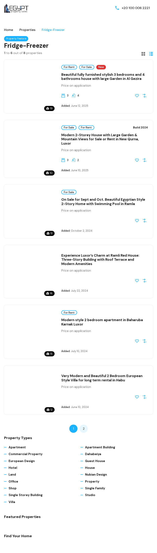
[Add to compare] (144, 95)
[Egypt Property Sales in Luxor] (16, 8)
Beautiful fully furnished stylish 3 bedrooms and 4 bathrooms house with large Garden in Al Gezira (103, 76)
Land (12, 475)
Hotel (13, 468)
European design (22, 461)
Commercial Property (26, 454)
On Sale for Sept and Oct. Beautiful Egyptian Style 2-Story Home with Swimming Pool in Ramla (103, 201)
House (90, 468)
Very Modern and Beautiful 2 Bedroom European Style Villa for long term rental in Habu (101, 378)
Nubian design (96, 475)
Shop (13, 488)
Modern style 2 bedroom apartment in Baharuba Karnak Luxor (102, 322)
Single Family (95, 488)
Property (92, 481)
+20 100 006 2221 (136, 8)
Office (13, 481)
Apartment (17, 447)
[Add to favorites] (137, 95)
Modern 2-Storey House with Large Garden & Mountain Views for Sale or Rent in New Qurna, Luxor (100, 139)
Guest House (95, 461)
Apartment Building (100, 447)
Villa (12, 502)
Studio (90, 495)
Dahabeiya (93, 454)
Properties (27, 30)
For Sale (87, 67)
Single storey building (26, 495)
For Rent (69, 67)
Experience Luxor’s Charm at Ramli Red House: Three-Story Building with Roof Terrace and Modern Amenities (100, 259)
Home (8, 30)
